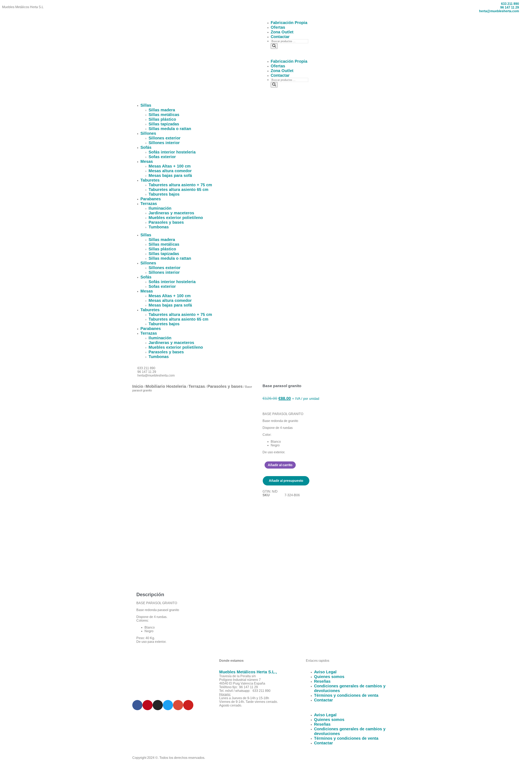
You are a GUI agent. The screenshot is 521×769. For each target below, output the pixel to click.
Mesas (146, 161)
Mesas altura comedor (170, 171)
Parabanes (150, 199)
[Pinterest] (147, 705)
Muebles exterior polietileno (176, 217)
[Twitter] (168, 705)
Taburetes (150, 180)
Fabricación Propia (289, 22)
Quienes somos (329, 676)
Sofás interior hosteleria (172, 152)
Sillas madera (162, 110)
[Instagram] (158, 705)
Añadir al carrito (280, 465)
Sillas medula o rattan (170, 128)
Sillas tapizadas (164, 124)
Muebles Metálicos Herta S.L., (248, 672)
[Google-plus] (178, 705)
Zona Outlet (282, 32)
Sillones (148, 133)
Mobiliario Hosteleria (166, 386)
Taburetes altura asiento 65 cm (178, 189)
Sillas (145, 105)
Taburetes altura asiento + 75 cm (180, 185)
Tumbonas (159, 227)
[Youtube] (188, 705)
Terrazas (148, 203)
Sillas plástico (162, 119)
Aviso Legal (325, 672)
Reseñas (322, 681)
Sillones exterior (165, 138)
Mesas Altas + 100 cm (170, 166)
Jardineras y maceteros (171, 213)
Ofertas (278, 27)
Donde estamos (231, 660)
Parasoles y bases (166, 222)
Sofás (145, 147)
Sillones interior (164, 142)
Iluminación (160, 208)
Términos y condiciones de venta (346, 695)
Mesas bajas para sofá (170, 175)
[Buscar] (274, 46)
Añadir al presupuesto (286, 480)
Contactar (280, 36)
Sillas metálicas (164, 114)
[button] (326, 54)
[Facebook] (137, 705)
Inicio (137, 386)
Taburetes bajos (164, 194)
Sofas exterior (162, 156)
